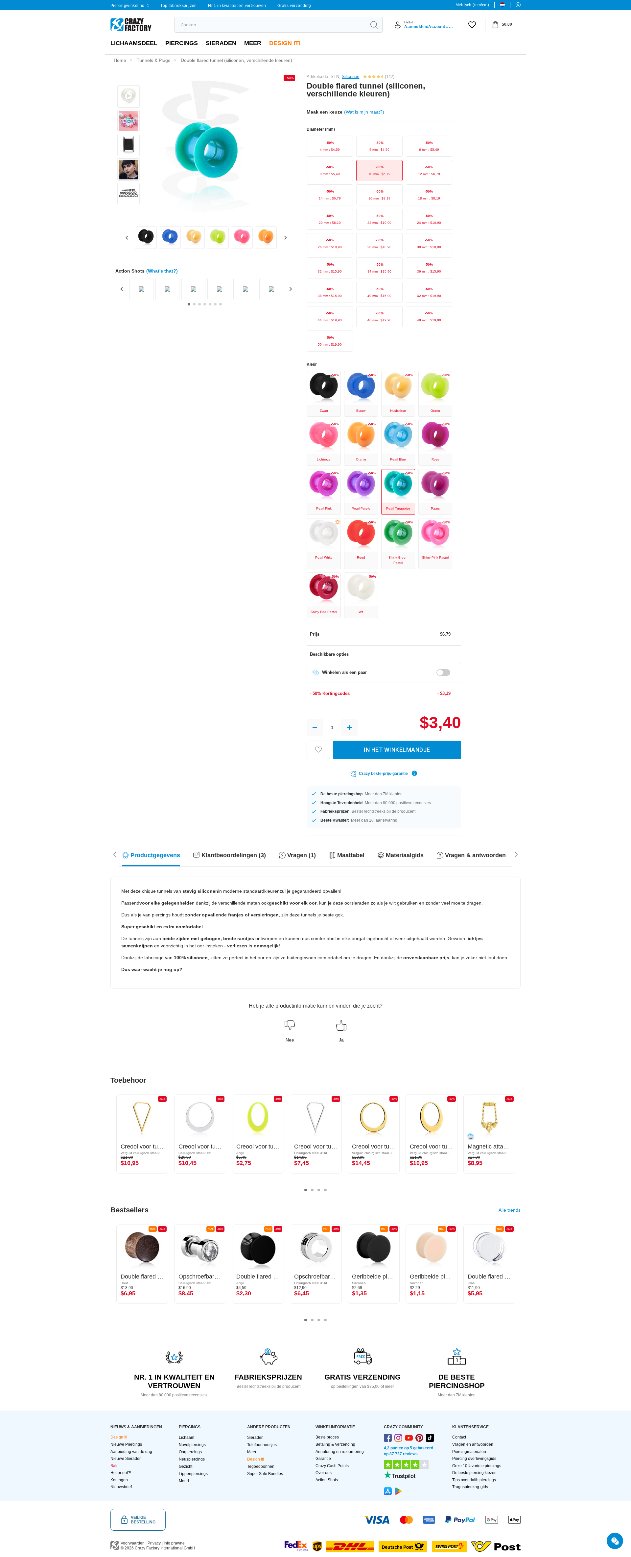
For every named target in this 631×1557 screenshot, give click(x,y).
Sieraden (221, 43)
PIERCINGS (181, 43)
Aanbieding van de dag (131, 1451)
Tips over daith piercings (474, 1480)
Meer (252, 43)
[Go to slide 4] (204, 304)
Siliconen (350, 76)
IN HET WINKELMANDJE (397, 749)
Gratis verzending (294, 5)
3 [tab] (319, 1190)
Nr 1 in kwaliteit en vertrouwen (237, 5)
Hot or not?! (120, 1472)
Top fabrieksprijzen (178, 5)
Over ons (324, 1472)
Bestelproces (327, 1437)
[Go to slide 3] (199, 304)
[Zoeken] (374, 24)
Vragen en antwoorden (472, 1444)
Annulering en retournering (340, 1451)
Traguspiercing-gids (470, 1487)
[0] (472, 25)
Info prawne (174, 1543)
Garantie (323, 1458)
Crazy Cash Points (332, 1466)
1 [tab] (305, 1190)
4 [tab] (325, 1190)
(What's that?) (162, 271)
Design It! (285, 43)
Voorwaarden (133, 1543)
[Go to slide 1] (189, 304)
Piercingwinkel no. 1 (129, 5)
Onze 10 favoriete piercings (476, 1466)
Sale (114, 1466)
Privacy (154, 1543)
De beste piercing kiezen (474, 1472)
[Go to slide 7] (220, 304)
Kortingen (119, 1480)
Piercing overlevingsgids (474, 1458)
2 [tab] (312, 1190)
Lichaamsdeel (133, 43)
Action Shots (327, 1480)
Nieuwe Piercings (126, 1444)
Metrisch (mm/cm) (472, 5)
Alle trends (510, 1210)
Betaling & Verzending (335, 1444)
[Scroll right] (114, 854)
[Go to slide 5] (210, 304)
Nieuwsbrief (121, 1487)
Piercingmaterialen (469, 1451)
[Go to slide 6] (215, 304)
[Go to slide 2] (194, 304)
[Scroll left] (516, 854)
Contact (459, 1437)
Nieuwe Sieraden (126, 1458)
